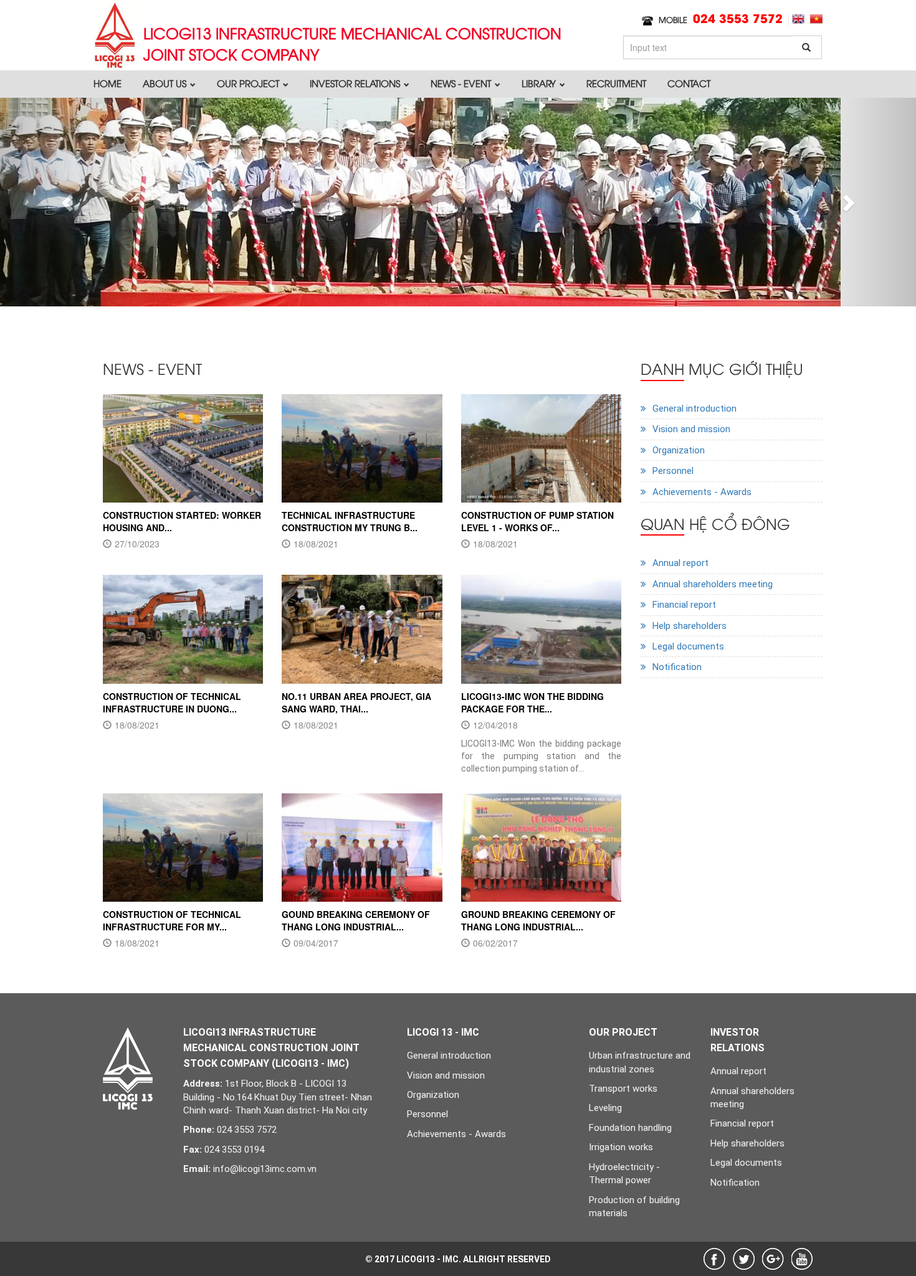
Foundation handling (630, 1127)
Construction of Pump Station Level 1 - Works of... (537, 521)
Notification (677, 667)
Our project (249, 83)
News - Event (462, 83)
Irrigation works (621, 1147)
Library (540, 83)
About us (166, 83)
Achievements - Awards (701, 492)
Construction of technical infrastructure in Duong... (172, 702)
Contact (688, 83)
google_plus (773, 1259)
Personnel (673, 470)
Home (107, 83)
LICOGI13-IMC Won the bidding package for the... (532, 702)
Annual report (680, 563)
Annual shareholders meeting (712, 584)
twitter (744, 1259)
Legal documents (688, 646)
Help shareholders (689, 625)
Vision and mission (691, 429)
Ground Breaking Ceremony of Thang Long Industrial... (538, 920)
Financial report (684, 604)
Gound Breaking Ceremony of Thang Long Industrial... (356, 920)
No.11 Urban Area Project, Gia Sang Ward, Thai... (356, 702)
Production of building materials (634, 1206)
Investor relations (356, 83)
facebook (714, 1259)
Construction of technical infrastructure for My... (172, 920)
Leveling (605, 1107)
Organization (678, 450)
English (798, 19)
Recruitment (616, 83)
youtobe (802, 1259)
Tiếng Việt (816, 19)
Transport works (623, 1088)
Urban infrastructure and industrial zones (639, 1062)
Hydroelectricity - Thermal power (624, 1173)
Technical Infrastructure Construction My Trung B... (349, 521)
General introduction (694, 408)
